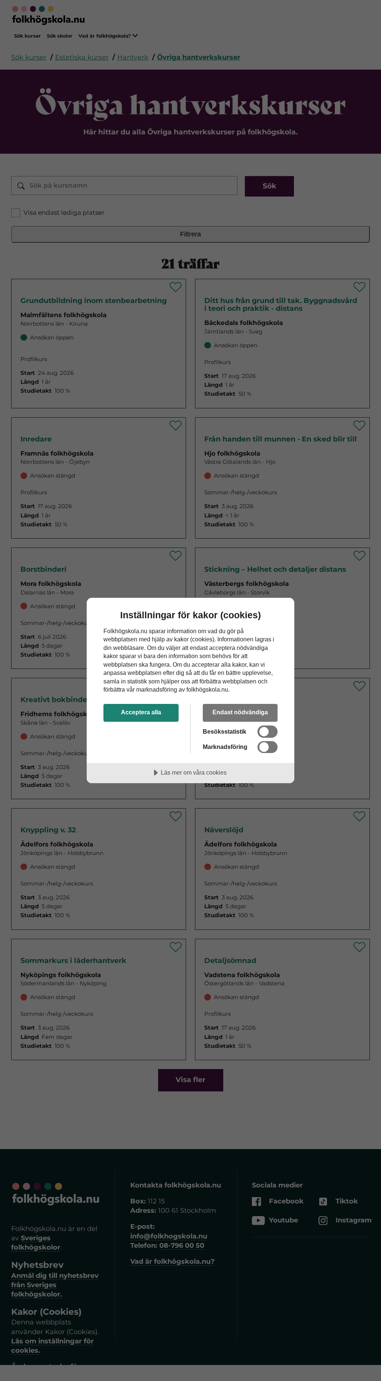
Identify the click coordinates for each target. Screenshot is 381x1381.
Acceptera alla (141, 712)
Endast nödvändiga (240, 712)
